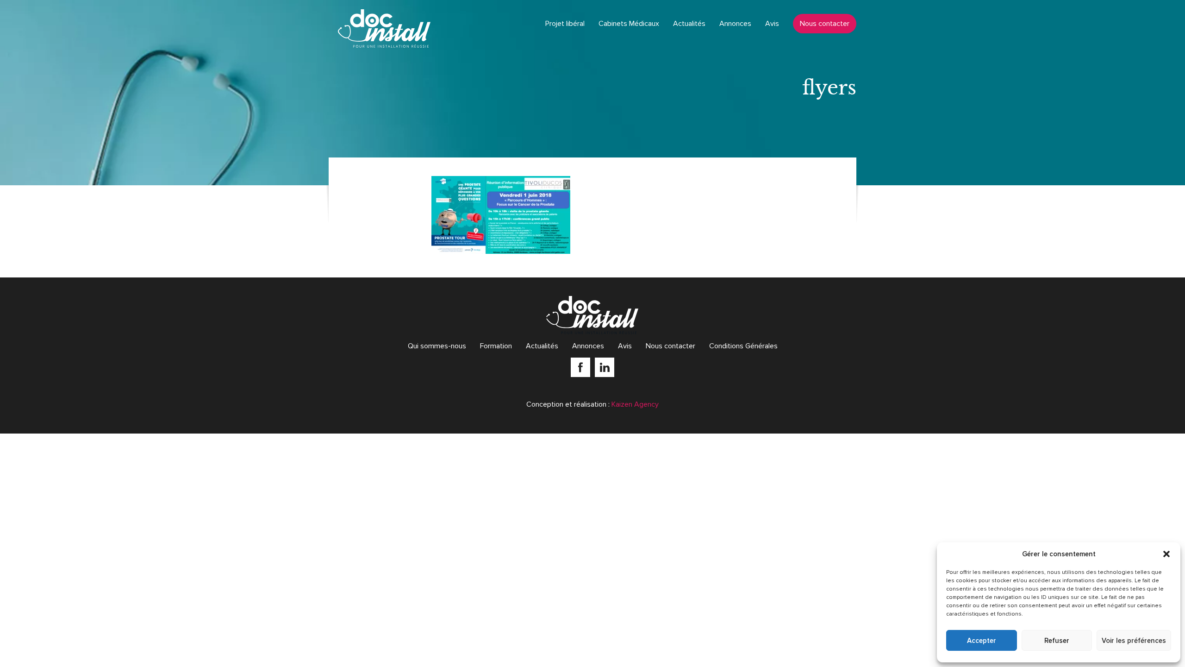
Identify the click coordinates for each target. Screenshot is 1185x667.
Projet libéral (565, 23)
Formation (496, 346)
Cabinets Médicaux (629, 23)
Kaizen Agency (635, 404)
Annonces (735, 23)
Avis (772, 23)
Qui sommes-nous (437, 346)
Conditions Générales (743, 346)
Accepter (981, 640)
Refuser (1056, 640)
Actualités (689, 23)
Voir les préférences (1134, 640)
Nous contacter (824, 23)
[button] (1166, 554)
